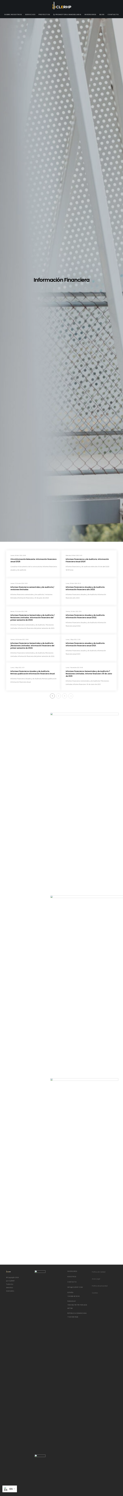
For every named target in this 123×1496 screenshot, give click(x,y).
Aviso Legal (96, 1279)
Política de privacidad (100, 1286)
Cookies (95, 1293)
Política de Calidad (98, 1272)
